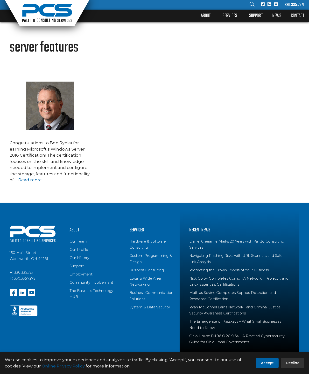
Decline (292, 363)
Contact (297, 16)
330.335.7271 (294, 5)
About (206, 16)
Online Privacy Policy (63, 366)
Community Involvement (91, 282)
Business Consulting (146, 270)
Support (256, 16)
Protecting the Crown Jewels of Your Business (229, 270)
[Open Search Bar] (252, 5)
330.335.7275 (24, 278)
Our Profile (79, 249)
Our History (79, 258)
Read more (30, 179)
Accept (267, 363)
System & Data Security (149, 307)
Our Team (78, 241)
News (276, 16)
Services (230, 16)
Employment (81, 274)
